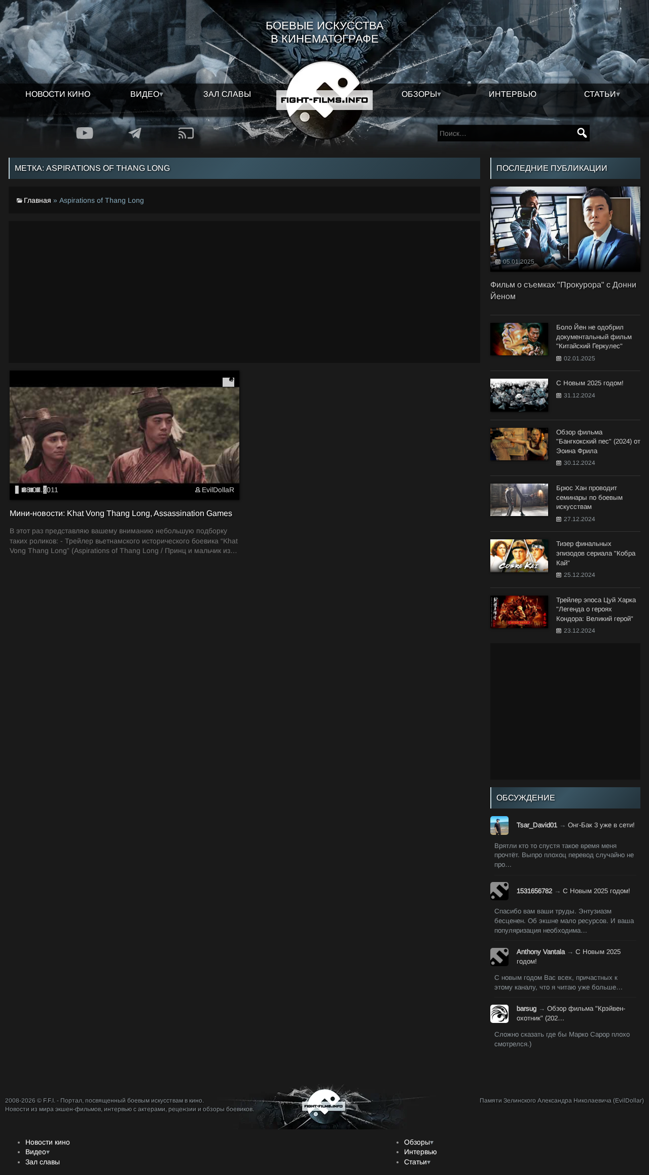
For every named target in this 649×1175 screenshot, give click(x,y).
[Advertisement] (244, 292)
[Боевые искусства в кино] (324, 100)
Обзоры (419, 94)
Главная (37, 200)
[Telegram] (135, 133)
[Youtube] (84, 133)
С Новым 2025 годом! (596, 891)
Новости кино (57, 94)
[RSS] (186, 133)
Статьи (600, 94)
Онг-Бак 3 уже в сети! (601, 825)
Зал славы (227, 94)
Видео (144, 94)
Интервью (512, 94)
